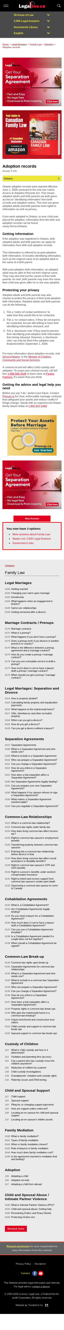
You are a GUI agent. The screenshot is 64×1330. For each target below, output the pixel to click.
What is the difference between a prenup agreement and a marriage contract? (32, 649)
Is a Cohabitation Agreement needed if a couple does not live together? (32, 937)
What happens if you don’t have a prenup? (33, 636)
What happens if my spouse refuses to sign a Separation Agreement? (34, 794)
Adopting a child (19, 1176)
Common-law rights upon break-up (29, 962)
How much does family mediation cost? (32, 1152)
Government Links (23, 543)
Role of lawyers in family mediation (29, 1148)
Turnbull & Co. (35, 1305)
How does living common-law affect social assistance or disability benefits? (33, 859)
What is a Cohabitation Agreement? (30, 905)
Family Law (36, 44)
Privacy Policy (23, 1264)
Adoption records (20, 1180)
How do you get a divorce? (25, 724)
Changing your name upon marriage (30, 593)
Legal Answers (19, 44)
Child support (18, 1096)
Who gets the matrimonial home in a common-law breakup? (30, 1014)
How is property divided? (24, 698)
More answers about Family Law (31, 534)
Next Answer (32, 518)
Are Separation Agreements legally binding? (34, 781)
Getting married (19, 589)
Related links (16, 1228)
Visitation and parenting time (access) (31, 1056)
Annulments (17, 597)
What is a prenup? (21, 632)
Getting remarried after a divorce (28, 612)
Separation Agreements (23, 745)
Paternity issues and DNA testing (28, 1079)
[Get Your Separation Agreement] (32, 82)
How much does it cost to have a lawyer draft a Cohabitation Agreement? (32, 924)
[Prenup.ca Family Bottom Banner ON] (32, 435)
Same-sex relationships (23, 608)
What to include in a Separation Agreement (33, 755)
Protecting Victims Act (23, 1217)
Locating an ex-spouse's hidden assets (32, 1119)
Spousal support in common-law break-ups (34, 1033)
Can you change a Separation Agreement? (33, 764)
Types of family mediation (24, 1140)
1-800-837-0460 (37, 406)
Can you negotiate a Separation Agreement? (34, 806)
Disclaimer (40, 1264)
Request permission (18, 1246)
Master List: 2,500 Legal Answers (31, 538)
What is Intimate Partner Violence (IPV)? (32, 1205)
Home (5, 44)
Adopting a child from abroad (26, 1184)
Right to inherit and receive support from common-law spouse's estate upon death (33, 880)
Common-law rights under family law (30, 827)
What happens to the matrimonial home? (32, 709)
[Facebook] (34, 1273)
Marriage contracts (21, 628)
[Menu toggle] (6, 6)
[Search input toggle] (59, 5)
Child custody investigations (26, 1071)
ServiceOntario (11, 356)
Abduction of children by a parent (28, 1067)
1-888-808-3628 (17, 373)
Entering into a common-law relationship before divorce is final (32, 853)
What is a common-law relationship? (30, 823)
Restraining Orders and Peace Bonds (31, 1213)
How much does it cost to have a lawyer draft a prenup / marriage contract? (32, 669)
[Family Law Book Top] (32, 134)
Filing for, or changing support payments (32, 1104)
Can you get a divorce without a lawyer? (32, 728)
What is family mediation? (25, 1136)
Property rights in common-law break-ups (33, 1008)
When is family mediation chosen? (29, 1144)
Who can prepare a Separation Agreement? (34, 759)
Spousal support (20, 1100)
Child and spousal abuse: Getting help (31, 1209)
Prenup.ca (8, 396)
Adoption (49, 44)
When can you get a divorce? (26, 720)
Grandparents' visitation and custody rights (34, 1075)
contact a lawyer (41, 1286)
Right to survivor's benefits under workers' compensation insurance (33, 873)
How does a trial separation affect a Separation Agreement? (30, 776)
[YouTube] (40, 1273)
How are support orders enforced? (29, 1108)
